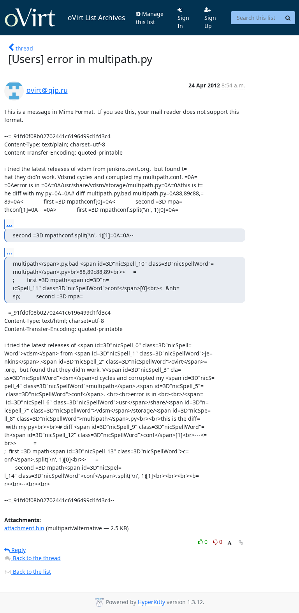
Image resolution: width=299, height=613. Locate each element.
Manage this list (150, 18)
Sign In (183, 22)
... (9, 223)
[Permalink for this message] (241, 542)
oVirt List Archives (96, 17)
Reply (18, 550)
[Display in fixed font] (229, 543)
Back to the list (31, 571)
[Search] (288, 17)
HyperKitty (151, 602)
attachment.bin (24, 528)
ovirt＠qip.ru (47, 90)
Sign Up (210, 22)
